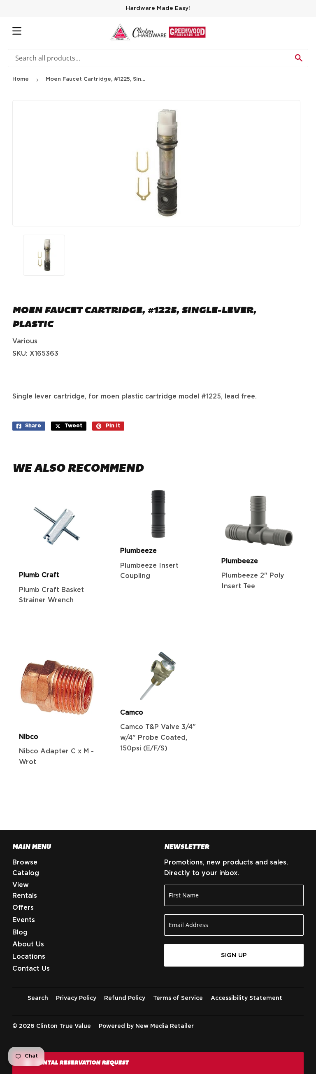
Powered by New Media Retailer (146, 1026)
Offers (23, 907)
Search (38, 998)
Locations (28, 956)
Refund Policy (124, 998)
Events (23, 920)
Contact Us (31, 968)
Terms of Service (178, 998)
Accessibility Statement (246, 998)
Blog (20, 932)
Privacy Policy (76, 998)
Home (20, 79)
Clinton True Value (63, 1026)
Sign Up (234, 955)
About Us (28, 944)
